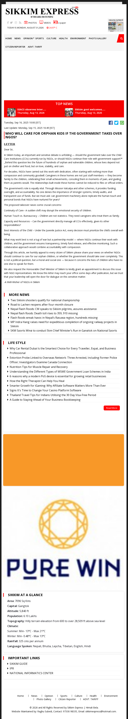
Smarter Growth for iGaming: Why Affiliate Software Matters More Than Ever (58, 385)
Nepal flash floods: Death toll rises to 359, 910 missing (44, 313)
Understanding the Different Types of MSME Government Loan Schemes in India (60, 371)
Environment (78, 38)
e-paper (62, 22)
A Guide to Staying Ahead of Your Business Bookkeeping (45, 400)
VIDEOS (47, 22)
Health (63, 38)
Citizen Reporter (15, 46)
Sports (39, 38)
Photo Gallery (97, 38)
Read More (111, 407)
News (17, 38)
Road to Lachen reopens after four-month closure (41, 304)
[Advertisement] (34, 459)
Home (8, 38)
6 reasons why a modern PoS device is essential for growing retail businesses (58, 376)
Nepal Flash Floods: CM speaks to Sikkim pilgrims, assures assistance (53, 309)
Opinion (28, 38)
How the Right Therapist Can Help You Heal (37, 381)
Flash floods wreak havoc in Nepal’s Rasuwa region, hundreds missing (54, 317)
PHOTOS (32, 22)
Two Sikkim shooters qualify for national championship (45, 300)
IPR (12, 668)
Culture (51, 38)
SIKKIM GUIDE (19, 664)
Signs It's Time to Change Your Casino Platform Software (45, 390)
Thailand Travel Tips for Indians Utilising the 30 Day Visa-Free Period (53, 395)
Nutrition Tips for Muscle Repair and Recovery (39, 367)
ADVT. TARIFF (35, 46)
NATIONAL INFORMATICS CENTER (31, 673)
